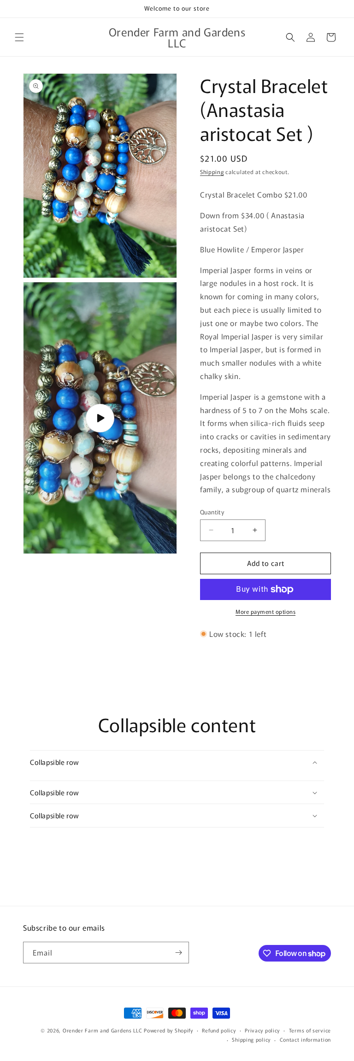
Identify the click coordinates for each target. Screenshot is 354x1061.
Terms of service (310, 1030)
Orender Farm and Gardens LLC (103, 1030)
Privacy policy (262, 1030)
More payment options (265, 611)
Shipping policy (251, 1039)
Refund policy (219, 1030)
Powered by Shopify (168, 1030)
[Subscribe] (178, 952)
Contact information (305, 1039)
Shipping (212, 171)
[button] (19, 37)
